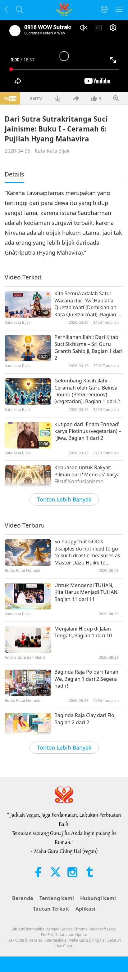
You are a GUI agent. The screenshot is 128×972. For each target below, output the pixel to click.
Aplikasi (85, 908)
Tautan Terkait (51, 908)
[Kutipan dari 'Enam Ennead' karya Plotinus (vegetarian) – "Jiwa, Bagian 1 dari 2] (28, 435)
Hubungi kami (98, 898)
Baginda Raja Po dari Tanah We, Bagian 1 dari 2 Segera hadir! (86, 678)
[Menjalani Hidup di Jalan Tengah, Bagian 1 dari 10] (28, 639)
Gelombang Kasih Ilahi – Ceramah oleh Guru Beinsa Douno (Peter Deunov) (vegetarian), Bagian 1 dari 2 (87, 391)
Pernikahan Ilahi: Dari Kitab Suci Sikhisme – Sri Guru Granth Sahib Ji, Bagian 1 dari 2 (88, 347)
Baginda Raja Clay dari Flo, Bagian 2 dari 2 (85, 718)
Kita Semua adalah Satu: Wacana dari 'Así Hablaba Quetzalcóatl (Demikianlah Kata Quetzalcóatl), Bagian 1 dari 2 (87, 304)
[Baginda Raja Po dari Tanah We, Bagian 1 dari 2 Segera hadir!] (28, 683)
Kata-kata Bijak (52, 150)
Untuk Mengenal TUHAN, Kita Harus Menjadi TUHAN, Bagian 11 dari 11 (86, 592)
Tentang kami (56, 898)
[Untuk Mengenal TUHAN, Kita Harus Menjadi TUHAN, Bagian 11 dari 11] (28, 596)
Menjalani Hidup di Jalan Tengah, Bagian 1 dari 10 (83, 632)
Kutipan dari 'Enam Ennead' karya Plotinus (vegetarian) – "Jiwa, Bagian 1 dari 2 (87, 431)
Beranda (22, 898)
